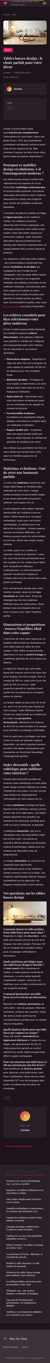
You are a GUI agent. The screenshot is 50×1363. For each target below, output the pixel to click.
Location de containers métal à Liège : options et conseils (24, 1219)
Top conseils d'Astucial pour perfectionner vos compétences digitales (21, 1302)
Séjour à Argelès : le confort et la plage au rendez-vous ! (24, 1246)
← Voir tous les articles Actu (17, 1146)
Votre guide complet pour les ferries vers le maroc (23, 1200)
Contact (25, 1347)
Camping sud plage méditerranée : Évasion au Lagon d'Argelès (23, 1228)
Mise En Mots (18, 1338)
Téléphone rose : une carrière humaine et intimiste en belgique (22, 1292)
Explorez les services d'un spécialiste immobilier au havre (24, 1237)
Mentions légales (10, 1347)
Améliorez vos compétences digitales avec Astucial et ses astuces (24, 1313)
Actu (14, 14)
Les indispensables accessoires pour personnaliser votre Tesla (23, 1283)
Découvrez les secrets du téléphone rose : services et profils (23, 1182)
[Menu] (44, 3)
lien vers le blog (11, 306)
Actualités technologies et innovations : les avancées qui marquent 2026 (25, 1210)
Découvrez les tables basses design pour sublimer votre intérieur (23, 1274)
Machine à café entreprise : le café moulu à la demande (22, 1264)
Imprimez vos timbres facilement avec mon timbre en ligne (25, 1191)
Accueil (6, 14)
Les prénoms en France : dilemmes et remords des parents (24, 1255)
